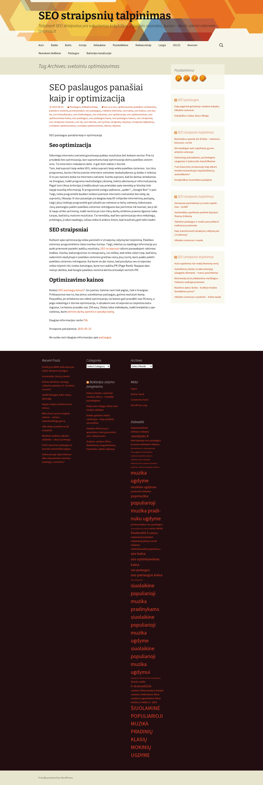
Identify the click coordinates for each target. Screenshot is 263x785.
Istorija (82, 45)
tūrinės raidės (138, 681)
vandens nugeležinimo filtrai (146, 698)
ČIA (85, 320)
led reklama (153, 444)
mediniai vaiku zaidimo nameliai (144, 463)
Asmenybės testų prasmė (56, 376)
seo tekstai (90, 122)
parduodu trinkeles (141, 491)
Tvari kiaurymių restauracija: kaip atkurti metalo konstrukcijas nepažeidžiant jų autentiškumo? (195, 170)
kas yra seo (110, 106)
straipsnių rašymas (121, 122)
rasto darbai (156, 528)
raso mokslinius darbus (140, 528)
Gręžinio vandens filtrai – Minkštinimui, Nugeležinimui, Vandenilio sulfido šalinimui (101, 445)
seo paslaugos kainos (123, 118)
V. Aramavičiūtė (141, 686)
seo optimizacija (117, 114)
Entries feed (137, 394)
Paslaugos (73, 53)
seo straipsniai (144, 118)
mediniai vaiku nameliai (140, 459)
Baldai (54, 45)
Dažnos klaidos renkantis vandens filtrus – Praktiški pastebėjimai (100, 396)
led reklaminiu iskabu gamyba (143, 448)
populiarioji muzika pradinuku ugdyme (146, 510)
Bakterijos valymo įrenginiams (100, 384)
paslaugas (105, 337)
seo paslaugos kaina (100, 118)
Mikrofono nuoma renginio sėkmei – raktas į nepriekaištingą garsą (56, 417)
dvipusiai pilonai (139, 427)
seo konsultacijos (62, 114)
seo (159, 549)
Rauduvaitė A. (140, 533)
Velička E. (136, 702)
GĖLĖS (176, 45)
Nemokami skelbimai (49, 53)
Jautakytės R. (140, 436)
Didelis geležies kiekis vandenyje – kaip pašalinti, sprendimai (100, 419)
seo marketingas (82, 114)
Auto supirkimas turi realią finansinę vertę (196, 263)
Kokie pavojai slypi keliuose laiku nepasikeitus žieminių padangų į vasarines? (57, 458)
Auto (41, 45)
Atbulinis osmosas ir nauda (188, 240)
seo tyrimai (103, 122)
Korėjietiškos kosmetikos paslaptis (193, 179)
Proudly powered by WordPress (55, 777)
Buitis (68, 45)
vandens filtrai (138, 690)
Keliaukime (100, 45)
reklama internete (112, 110)
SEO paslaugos (188, 99)
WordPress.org (139, 405)
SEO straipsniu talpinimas (196, 132)
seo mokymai (99, 114)
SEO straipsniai (109, 248)
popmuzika (139, 496)
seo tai (79, 122)
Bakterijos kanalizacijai (98, 53)
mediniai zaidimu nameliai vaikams (145, 467)
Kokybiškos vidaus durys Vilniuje (191, 115)
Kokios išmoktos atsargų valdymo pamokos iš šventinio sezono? (58, 385)
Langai (162, 45)
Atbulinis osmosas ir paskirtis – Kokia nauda (197, 296)
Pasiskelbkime (120, 45)
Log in (134, 388)
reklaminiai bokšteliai (142, 537)
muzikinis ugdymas (143, 487)
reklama (153, 533)
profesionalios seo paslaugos (85, 110)
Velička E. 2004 (149, 702)
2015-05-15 (84, 328)
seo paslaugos (80, 118)
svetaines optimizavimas (62, 125)
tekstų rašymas (112, 125)
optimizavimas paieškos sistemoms (137, 106)
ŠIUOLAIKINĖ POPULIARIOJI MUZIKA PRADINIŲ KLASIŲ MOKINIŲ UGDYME (147, 732)
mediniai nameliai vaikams (141, 456)
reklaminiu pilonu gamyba (144, 549)
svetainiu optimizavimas (90, 125)
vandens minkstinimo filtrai (145, 694)
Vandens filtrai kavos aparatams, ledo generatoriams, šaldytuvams (101, 432)
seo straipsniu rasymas (61, 122)
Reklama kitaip (143, 45)
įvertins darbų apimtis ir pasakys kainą (90, 311)
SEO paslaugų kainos (71, 290)
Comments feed (139, 399)
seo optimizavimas (137, 114)
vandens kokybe (155, 690)
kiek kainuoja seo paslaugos (146, 440)
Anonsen (192, 45)
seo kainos (140, 110)
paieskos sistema (58, 110)
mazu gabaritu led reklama (141, 452)
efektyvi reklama (140, 431)
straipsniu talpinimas (143, 122)
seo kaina (128, 110)
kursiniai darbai (139, 444)
